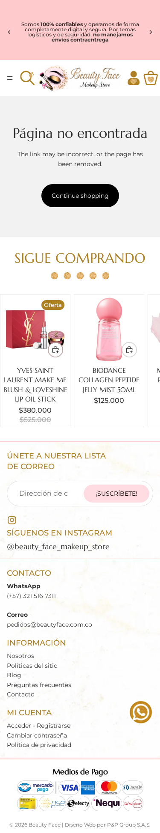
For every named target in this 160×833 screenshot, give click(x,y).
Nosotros (20, 656)
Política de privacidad (39, 745)
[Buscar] (27, 77)
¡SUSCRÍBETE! (116, 493)
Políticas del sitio (32, 665)
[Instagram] (12, 520)
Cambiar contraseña (37, 735)
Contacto (21, 694)
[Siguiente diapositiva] (150, 32)
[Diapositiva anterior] (9, 32)
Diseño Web (80, 824)
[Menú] (10, 78)
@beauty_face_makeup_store (58, 547)
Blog (14, 675)
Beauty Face (45, 824)
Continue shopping (80, 195)
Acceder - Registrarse (38, 725)
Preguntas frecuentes (39, 684)
